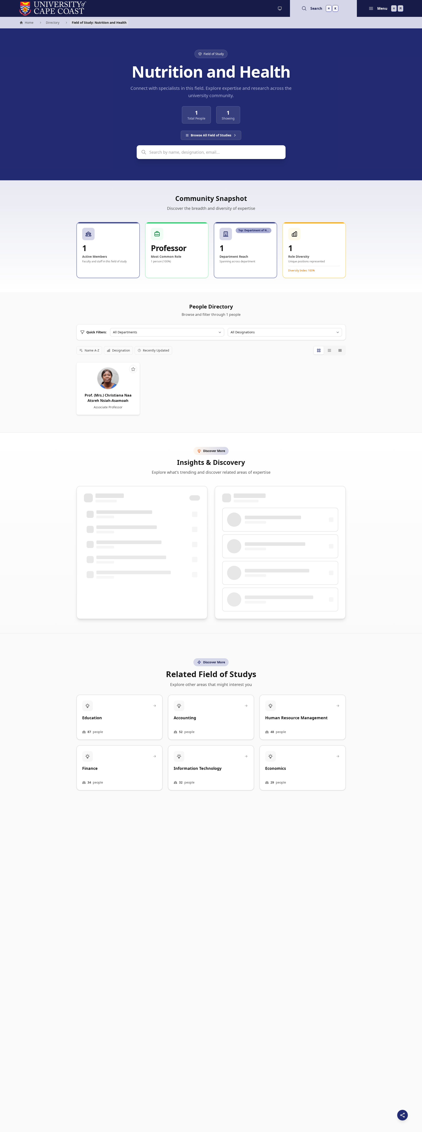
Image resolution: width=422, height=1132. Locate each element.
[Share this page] (402, 1115)
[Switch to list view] (329, 350)
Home (26, 23)
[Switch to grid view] (319, 350)
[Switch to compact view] (340, 350)
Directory (52, 22)
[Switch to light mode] (279, 8)
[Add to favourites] (133, 369)
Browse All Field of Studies (211, 135)
